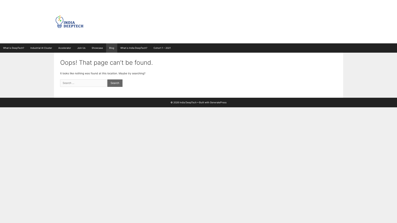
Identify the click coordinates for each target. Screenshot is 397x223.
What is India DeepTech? (133, 47)
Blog (111, 47)
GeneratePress (218, 102)
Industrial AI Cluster (41, 47)
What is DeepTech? (13, 47)
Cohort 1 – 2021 (162, 47)
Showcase (97, 47)
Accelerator (64, 47)
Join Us (81, 47)
